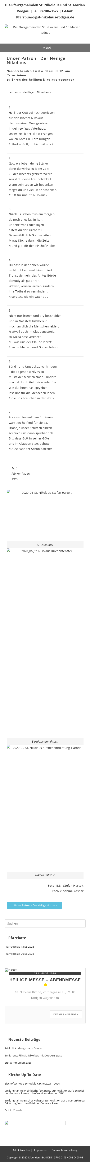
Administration (21, 1150)
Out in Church (13, 1110)
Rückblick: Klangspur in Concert (24, 1048)
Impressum (40, 1150)
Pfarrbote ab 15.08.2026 (19, 946)
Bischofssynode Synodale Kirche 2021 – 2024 (32, 1083)
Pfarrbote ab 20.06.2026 (19, 953)
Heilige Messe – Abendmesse (45, 980)
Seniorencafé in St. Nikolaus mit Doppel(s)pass (33, 1055)
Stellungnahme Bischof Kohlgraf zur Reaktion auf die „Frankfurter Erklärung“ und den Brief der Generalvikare (45, 1102)
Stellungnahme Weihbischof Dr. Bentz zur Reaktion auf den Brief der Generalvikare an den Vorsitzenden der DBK (44, 1092)
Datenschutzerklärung (64, 1150)
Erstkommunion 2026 (18, 1062)
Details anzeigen (65, 1014)
